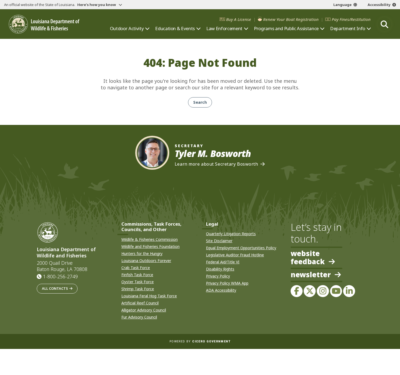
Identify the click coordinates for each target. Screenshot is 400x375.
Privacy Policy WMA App (227, 283)
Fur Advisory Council (139, 317)
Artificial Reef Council (140, 302)
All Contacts (55, 288)
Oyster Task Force (137, 281)
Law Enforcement (224, 28)
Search (200, 102)
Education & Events (175, 28)
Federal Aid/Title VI (222, 261)
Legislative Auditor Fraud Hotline (235, 254)
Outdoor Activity (127, 28)
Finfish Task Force (137, 274)
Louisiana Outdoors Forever (146, 260)
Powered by (200, 341)
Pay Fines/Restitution (351, 19)
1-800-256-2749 (60, 276)
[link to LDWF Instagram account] (323, 291)
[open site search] (384, 24)
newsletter (311, 275)
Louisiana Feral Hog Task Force (149, 295)
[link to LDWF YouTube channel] (336, 291)
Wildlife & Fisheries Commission (149, 239)
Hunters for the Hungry (141, 253)
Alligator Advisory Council (143, 310)
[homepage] (44, 24)
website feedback (308, 258)
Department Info (347, 28)
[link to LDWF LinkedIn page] (349, 291)
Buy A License (238, 19)
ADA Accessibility (221, 290)
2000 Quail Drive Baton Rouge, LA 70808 (62, 266)
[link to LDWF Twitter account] (310, 291)
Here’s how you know (97, 5)
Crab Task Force (135, 267)
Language (342, 5)
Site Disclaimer (219, 240)
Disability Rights (220, 269)
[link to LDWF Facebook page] (297, 291)
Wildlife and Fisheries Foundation (150, 246)
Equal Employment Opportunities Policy (241, 247)
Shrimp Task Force (137, 288)
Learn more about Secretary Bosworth (216, 164)
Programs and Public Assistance (286, 28)
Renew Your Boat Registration (291, 19)
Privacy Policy (218, 276)
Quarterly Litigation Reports (231, 233)
